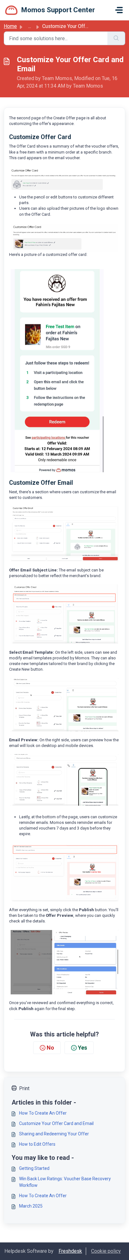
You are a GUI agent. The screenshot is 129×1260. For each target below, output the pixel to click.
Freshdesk (70, 1251)
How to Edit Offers (37, 1144)
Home (10, 26)
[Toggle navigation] (119, 10)
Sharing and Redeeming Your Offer (54, 1133)
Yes (82, 1047)
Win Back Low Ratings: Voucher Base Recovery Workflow (65, 1182)
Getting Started (34, 1168)
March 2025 (31, 1206)
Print (24, 1088)
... (29, 26)
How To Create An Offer (43, 1113)
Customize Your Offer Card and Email (56, 1123)
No (50, 1047)
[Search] (116, 38)
